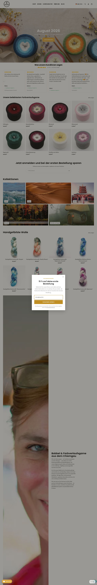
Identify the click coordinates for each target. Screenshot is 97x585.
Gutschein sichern (48, 302)
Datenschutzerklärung (50, 307)
